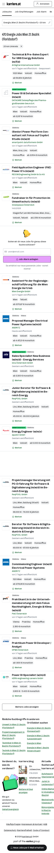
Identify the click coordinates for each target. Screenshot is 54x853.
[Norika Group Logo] (27, 842)
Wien (15, 111)
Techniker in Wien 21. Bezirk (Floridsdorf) (11, 744)
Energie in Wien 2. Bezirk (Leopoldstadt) (38, 737)
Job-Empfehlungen (24, 11)
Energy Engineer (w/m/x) (27, 431)
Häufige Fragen (13, 824)
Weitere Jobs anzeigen (27, 707)
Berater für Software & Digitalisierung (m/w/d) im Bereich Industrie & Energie (31, 528)
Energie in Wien (34, 743)
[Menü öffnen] (4, 4)
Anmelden (44, 4)
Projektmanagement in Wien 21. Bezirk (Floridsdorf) (13, 735)
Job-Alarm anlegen (28, 259)
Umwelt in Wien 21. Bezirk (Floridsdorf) (14, 726)
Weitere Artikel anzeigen (26, 791)
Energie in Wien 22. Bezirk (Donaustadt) (39, 729)
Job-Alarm (41, 11)
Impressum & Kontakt (32, 824)
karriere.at (27, 836)
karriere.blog (26, 761)
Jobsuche (7, 11)
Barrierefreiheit (24, 830)
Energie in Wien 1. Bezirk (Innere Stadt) (38, 749)
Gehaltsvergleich (10, 809)
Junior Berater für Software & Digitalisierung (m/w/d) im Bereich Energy (31, 391)
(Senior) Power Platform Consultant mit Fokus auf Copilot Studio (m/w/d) (30, 135)
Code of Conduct (41, 830)
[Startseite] (14, 4)
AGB (45, 824)
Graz (20, 150)
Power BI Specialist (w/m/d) (29, 675)
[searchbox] (27, 22)
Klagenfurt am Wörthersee (26, 213)
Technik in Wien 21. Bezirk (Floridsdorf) (14, 752)
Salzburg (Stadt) (31, 406)
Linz (25, 150)
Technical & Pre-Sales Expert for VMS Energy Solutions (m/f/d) (30, 58)
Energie (11, 34)
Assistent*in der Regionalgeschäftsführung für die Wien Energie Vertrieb (30, 284)
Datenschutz (10, 830)
